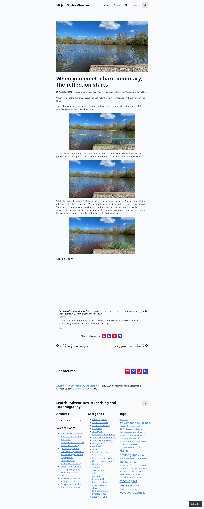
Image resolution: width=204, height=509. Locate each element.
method (96, 467)
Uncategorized (99, 493)
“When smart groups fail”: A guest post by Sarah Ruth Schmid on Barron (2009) (71, 471)
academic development (128, 426)
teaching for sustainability (129, 483)
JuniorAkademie (126, 447)
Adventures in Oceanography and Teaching (77, 385)
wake (137, 489)
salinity (122, 474)
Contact (136, 5)
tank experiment (100, 490)
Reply (60, 328)
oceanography (126, 465)
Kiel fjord (137, 447)
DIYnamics (122, 435)
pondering (97, 476)
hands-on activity (140, 441)
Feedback (96, 446)
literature (96, 464)
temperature (125, 489)
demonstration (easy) (102, 440)
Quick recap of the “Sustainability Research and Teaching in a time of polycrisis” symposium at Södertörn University (72, 456)
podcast (144, 465)
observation (98, 470)
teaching (136, 477)
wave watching (89, 92)
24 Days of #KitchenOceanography (103, 433)
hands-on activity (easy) (103, 458)
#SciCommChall (100, 422)
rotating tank (139, 471)
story (94, 487)
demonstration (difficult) (104, 437)
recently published (125, 468)
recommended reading (139, 468)
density (141, 432)
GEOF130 (123, 441)
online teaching (137, 465)
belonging (140, 429)
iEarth (121, 444)
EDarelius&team (127, 438)
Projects (117, 5)
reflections (127, 92)
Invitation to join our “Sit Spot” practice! (72, 480)
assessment (132, 429)
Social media (130, 474)
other (94, 473)
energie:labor (98, 443)
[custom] (127, 371)
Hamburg (109, 92)
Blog (127, 5)
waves (124, 492)
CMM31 (122, 432)
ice (146, 441)
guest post (131, 441)
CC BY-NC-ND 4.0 (79, 388)
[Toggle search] (145, 5)
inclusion (125, 444)
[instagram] (139, 371)
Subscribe (195, 504)
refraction (131, 471)
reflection (118, 92)
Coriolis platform (130, 432)
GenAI (95, 449)
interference (133, 444)
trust (132, 489)
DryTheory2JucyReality (134, 435)
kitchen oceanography (103, 461)
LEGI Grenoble (141, 458)
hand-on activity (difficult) (100, 454)
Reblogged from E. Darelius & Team (101, 480)
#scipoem (97, 428)
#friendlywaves (99, 419)
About (107, 5)
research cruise (99, 485)
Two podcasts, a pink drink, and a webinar (71, 486)
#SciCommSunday (101, 425)
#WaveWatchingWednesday (135, 422)
